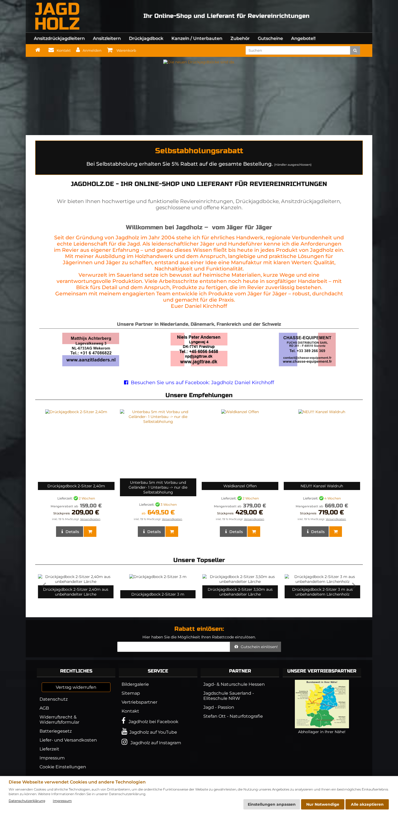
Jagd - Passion (218, 707)
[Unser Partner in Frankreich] (307, 365)
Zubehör (240, 38)
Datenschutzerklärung (27, 801)
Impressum (52, 757)
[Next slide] (353, 586)
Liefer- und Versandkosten (68, 740)
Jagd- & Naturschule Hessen (234, 684)
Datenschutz (54, 699)
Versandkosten (90, 519)
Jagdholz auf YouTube (152, 732)
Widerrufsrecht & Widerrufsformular (59, 719)
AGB (44, 708)
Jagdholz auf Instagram (154, 742)
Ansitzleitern (107, 38)
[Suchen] (355, 50)
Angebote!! (303, 38)
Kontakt (130, 711)
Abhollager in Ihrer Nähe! (321, 731)
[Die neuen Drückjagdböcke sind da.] (199, 62)
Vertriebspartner (139, 702)
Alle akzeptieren (367, 804)
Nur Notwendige (322, 804)
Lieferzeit (49, 749)
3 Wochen (169, 504)
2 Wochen (87, 498)
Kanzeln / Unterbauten (196, 38)
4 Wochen (332, 498)
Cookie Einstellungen (63, 766)
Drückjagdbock (146, 38)
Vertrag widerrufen (76, 687)
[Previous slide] (44, 586)
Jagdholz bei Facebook (151, 721)
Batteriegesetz (56, 731)
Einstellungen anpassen (272, 804)
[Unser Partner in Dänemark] (199, 365)
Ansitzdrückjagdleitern (59, 38)
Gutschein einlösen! (259, 646)
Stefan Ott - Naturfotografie (233, 716)
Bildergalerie (135, 684)
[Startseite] (39, 49)
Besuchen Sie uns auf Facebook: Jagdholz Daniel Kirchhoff (201, 383)
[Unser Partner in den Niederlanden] (90, 365)
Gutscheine (270, 38)
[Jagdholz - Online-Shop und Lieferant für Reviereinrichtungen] (57, 16)
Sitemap (131, 693)
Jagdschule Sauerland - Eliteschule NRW (228, 696)
